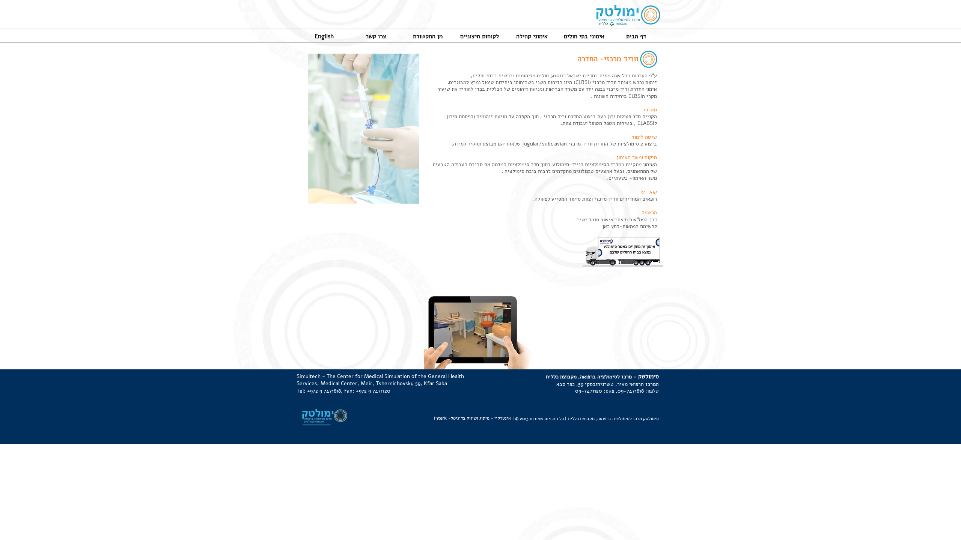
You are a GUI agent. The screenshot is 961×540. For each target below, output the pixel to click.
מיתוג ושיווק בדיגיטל (470, 418)
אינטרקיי (502, 418)
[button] (324, 36)
